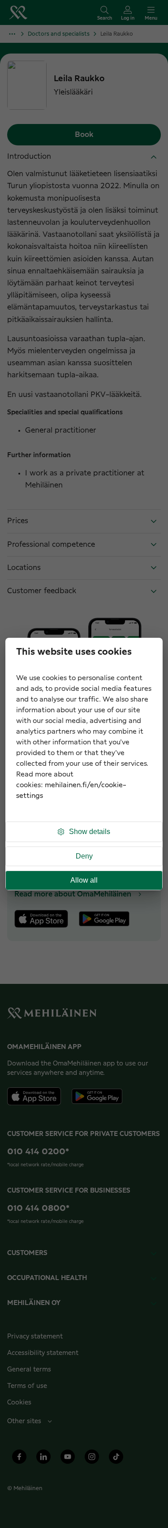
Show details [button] (89, 831)
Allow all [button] (84, 880)
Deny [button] (84, 856)
